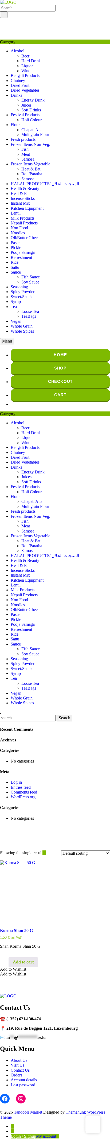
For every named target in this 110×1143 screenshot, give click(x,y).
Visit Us (17, 1065)
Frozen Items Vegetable (30, 164)
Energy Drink (33, 100)
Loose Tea (30, 311)
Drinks (16, 95)
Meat (25, 154)
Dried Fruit (20, 85)
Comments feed (24, 792)
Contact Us (20, 1070)
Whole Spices (22, 331)
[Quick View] (6, 962)
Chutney (18, 80)
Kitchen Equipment (27, 208)
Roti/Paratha (31, 174)
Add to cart (23, 962)
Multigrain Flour (35, 134)
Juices (26, 105)
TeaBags (28, 316)
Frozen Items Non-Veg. (30, 144)
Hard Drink (31, 61)
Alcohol (17, 51)
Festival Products (25, 114)
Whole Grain (22, 326)
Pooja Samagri (23, 252)
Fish (25, 149)
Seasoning (19, 287)
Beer (25, 56)
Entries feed (21, 787)
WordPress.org (23, 797)
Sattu (15, 267)
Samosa (27, 159)
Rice (14, 262)
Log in (16, 782)
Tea (14, 306)
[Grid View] (44, 852)
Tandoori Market (28, 1112)
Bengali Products (25, 75)
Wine (25, 70)
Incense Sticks (23, 198)
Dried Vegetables (25, 90)
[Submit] (3, 14)
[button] (13, 969)
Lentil (16, 213)
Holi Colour (31, 120)
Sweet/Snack (22, 296)
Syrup (16, 301)
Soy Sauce (30, 282)
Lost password (23, 1085)
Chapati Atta (31, 129)
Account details (24, 1080)
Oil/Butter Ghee (24, 237)
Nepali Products (24, 223)
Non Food (19, 228)
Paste (15, 242)
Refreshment (21, 257)
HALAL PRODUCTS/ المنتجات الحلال (45, 183)
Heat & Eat (30, 169)
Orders (16, 1075)
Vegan (16, 321)
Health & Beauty (25, 188)
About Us (19, 1060)
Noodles (18, 233)
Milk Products (22, 218)
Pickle (16, 247)
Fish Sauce (30, 277)
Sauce (16, 272)
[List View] (47, 852)
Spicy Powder (22, 291)
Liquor (27, 66)
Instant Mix (20, 203)
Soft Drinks (31, 110)
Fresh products (23, 139)
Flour (15, 124)
